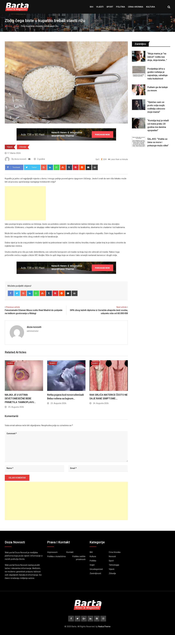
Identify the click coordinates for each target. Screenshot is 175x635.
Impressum (52, 552)
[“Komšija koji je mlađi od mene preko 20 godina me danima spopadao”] (138, 123)
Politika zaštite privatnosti (78, 558)
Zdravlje (22, 147)
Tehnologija (114, 565)
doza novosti (34, 327)
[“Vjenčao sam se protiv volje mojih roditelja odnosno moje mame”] (138, 104)
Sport (110, 7)
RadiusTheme (104, 626)
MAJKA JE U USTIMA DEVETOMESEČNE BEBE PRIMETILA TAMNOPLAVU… (20, 398)
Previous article (13, 307)
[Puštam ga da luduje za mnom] (138, 89)
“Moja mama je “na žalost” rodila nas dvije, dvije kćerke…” (157, 56)
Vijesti (99, 7)
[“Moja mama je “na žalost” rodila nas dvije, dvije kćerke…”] (138, 56)
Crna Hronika (135, 7)
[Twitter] (17, 293)
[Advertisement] (25, 203)
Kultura (150, 7)
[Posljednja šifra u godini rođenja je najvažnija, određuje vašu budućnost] (138, 71)
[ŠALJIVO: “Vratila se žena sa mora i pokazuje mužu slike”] (138, 141)
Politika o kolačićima (56, 556)
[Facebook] (11, 293)
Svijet (92, 565)
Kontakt (69, 552)
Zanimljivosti (95, 573)
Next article (121, 307)
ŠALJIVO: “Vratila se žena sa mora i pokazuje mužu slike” (158, 142)
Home (9, 26)
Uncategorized (96, 569)
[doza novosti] (29, 159)
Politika (120, 7)
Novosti (112, 556)
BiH (91, 7)
